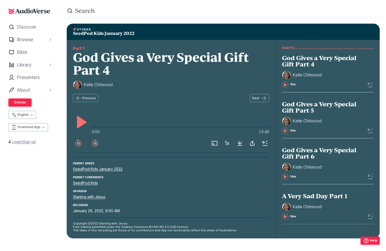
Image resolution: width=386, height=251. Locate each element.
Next (255, 98)
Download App (29, 127)
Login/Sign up (24, 142)
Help (373, 240)
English (23, 115)
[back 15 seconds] (78, 143)
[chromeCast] (214, 143)
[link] (319, 71)
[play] (80, 122)
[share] (252, 143)
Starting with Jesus (89, 197)
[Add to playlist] (265, 143)
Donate (20, 102)
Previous (89, 98)
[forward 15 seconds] (95, 143)
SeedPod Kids (85, 183)
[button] (302, 75)
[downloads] (240, 143)
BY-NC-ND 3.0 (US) (162, 227)
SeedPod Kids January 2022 (98, 169)
